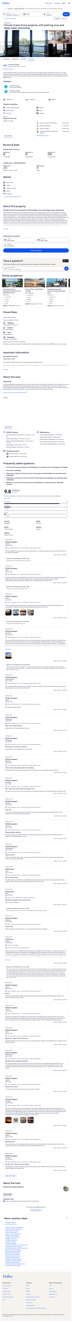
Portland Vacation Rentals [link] (12, 1257)
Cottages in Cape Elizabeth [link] (12, 1237)
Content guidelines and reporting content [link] (36, 1308)
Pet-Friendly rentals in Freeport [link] (13, 1246)
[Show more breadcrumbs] (4, 8)
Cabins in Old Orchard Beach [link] (13, 1234)
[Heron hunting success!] (23, 1120)
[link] (64, 18)
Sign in (64, 3)
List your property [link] (7, 1285)
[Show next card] (69, 293)
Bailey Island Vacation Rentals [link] (13, 1251)
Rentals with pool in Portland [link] (13, 1249)
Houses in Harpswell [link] (10, 1243)
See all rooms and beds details (12, 196)
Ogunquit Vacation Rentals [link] (12, 1262)
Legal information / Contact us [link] (33, 1297)
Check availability (36, 250)
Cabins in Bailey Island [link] (11, 1232)
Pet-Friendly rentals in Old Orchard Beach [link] (16, 1248)
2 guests (49, 15)
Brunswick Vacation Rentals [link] (12, 1253)
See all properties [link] (11, 18)
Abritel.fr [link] (51, 1288)
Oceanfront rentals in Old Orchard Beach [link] (16, 1245)
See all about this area (42, 135)
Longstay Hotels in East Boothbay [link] (14, 1227)
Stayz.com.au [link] (52, 1297)
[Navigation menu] (69, 3)
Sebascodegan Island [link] (19, 8)
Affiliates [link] (28, 1291)
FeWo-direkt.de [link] (53, 1291)
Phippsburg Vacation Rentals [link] (13, 1261)
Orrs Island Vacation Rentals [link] (12, 1256)
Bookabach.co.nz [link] (53, 1294)
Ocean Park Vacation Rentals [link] (13, 1265)
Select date (10, 241)
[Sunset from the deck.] (8, 1120)
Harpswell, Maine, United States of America (13, 15)
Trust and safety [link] (6, 1291)
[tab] (10, 1223)
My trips (57, 3)
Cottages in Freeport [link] (11, 1238)
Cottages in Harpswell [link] (11, 1240)
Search (66, 14)
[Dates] (31, 14)
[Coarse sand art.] (16, 1120)
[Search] (66, 268)
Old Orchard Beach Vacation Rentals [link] (15, 1264)
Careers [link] (28, 1288)
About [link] (27, 1285)
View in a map (8, 137)
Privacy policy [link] (29, 1302)
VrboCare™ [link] (5, 1288)
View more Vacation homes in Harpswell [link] (14, 392)
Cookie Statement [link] (30, 1305)
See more (5, 229)
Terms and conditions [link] (31, 1299)
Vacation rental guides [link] (8, 1297)
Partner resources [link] (7, 1294)
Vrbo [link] (50, 1285)
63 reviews (15, 492)
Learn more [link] (7, 498)
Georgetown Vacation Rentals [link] (13, 1259)
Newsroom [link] (28, 1294)
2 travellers (10, 246)
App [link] (4, 1299)
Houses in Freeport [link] (10, 1242)
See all (5, 116)
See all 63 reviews (8, 69)
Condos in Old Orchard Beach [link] (13, 1229)
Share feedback (36, 1210)
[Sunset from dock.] (30, 1120)
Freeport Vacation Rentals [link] (12, 1254)
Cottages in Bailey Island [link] (12, 1235)
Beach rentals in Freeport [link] (12, 1230)
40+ (68, 54)
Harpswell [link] (10, 8)
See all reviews (11, 1176)
